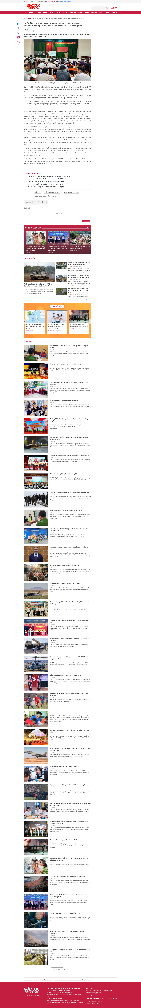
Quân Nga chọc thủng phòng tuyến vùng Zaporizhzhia (67, 876)
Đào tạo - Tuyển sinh (58, 23)
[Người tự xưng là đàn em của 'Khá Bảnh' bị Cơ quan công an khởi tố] (36, 353)
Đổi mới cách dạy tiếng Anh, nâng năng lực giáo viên (66, 474)
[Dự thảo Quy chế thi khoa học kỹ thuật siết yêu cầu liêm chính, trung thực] (36, 238)
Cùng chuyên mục (33, 228)
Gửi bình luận (86, 221)
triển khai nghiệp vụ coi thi (52, 192)
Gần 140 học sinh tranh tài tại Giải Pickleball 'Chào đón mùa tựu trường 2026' (69, 530)
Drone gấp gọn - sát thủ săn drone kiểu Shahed (65, 584)
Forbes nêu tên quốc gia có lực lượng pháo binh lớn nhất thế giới (79, 276)
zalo (18, 23)
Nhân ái (80, 12)
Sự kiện (28, 19)
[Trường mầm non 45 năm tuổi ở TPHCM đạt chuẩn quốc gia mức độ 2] (36, 389)
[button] (83, 227)
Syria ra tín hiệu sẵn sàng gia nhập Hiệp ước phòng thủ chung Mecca (69, 548)
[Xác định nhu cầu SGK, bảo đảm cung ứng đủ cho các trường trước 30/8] (35, 316)
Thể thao (114, 12)
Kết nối (58, 12)
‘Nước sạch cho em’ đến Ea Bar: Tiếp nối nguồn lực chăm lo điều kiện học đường (69, 859)
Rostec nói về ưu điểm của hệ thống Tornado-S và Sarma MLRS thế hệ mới (70, 639)
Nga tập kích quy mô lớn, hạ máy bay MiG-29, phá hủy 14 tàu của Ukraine (69, 786)
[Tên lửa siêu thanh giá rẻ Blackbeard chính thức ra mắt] (57, 316)
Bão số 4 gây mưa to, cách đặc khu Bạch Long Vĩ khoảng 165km (70, 1004)
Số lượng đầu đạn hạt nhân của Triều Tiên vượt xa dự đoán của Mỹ (70, 951)
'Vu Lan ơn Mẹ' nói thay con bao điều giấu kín (64, 565)
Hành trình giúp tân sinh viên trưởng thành (63, 767)
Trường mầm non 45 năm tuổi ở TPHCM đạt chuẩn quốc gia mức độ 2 (69, 383)
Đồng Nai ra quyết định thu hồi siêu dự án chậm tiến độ (45, 184)
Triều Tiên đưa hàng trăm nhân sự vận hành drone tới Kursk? (69, 492)
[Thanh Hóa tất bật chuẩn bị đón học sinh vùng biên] (58, 238)
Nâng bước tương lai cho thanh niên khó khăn (64, 401)
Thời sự (38, 12)
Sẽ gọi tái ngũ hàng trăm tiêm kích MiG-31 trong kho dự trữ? (79, 263)
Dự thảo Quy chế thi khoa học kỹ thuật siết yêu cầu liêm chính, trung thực (36, 248)
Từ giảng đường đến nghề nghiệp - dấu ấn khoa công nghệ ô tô (70, 455)
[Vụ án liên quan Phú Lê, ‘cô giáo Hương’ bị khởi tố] (36, 518)
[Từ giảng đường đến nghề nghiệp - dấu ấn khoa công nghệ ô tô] (36, 463)
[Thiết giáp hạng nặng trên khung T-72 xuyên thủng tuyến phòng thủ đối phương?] (39, 272)
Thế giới (87, 12)
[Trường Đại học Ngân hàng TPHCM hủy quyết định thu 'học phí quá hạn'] (80, 238)
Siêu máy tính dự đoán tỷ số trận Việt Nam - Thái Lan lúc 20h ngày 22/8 (78, 326)
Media (100, 12)
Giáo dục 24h (78, 23)
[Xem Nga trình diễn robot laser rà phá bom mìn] (36, 371)
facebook (18, 27)
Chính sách (39, 23)
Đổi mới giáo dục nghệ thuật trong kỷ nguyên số (65, 675)
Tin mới (18, 42)
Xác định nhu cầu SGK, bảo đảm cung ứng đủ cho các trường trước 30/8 (34, 326)
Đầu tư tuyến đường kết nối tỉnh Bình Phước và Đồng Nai (46, 187)
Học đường (73, 12)
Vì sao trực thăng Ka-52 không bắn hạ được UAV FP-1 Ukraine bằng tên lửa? (69, 658)
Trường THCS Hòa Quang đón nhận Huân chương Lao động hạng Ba (69, 420)
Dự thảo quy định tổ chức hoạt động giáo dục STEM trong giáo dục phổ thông (70, 804)
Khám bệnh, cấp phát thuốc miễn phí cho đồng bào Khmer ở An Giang (69, 603)
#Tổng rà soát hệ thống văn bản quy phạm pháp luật (58, 18)
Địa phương (47, 23)
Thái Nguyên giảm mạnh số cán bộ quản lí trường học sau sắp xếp (69, 621)
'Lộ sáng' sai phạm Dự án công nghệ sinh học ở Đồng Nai (46, 181)
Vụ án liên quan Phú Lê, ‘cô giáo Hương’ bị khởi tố (66, 510)
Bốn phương (69, 23)
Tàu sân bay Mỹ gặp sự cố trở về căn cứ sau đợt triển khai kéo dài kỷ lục (70, 987)
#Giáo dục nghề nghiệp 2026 (38, 18)
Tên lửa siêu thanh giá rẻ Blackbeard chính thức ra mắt (57, 325)
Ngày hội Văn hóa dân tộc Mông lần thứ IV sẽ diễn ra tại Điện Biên (69, 731)
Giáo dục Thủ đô (114, 8)
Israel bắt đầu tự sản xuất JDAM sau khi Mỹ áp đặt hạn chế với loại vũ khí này (70, 749)
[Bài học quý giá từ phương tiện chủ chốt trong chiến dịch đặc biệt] (61, 291)
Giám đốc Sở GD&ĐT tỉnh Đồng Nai (45, 196)
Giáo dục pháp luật (48, 12)
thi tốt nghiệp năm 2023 (71, 192)
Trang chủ (25, 12)
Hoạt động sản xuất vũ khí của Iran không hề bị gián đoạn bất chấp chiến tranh (69, 438)
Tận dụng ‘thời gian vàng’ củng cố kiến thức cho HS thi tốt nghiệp (49, 176)
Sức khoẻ (94, 12)
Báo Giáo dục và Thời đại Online (33, 7)
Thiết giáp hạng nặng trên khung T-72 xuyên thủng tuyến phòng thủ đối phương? (39, 285)
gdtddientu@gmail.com (65, 1)
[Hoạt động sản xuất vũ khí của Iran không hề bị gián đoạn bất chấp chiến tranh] (36, 444)
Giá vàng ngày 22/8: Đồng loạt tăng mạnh (63, 968)
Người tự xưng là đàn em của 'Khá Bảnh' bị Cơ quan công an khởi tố (69, 347)
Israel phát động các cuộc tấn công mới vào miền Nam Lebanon (67, 932)
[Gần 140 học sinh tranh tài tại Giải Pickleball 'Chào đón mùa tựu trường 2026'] (36, 536)
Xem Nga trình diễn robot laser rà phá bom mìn (65, 364)
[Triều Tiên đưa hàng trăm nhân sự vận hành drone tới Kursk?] (36, 499)
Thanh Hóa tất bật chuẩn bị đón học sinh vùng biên (58, 247)
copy (46, 202)
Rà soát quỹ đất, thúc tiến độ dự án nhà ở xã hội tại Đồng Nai (47, 179)
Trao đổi (65, 12)
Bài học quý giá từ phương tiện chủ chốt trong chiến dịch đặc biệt (78, 290)
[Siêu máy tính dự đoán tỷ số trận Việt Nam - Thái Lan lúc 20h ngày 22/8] (79, 316)
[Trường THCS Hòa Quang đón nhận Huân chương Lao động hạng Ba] (36, 426)
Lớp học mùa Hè (55, 712)
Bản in (18, 32)
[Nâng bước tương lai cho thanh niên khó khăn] (36, 408)
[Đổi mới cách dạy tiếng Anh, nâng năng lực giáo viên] (36, 481)
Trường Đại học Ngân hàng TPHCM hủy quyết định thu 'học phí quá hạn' (80, 248)
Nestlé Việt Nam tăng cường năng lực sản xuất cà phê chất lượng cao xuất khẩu (69, 822)
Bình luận (18, 37)
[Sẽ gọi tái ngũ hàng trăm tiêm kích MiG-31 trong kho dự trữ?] (61, 265)
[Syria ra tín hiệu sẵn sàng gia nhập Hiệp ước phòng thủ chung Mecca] (36, 554)
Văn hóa (107, 12)
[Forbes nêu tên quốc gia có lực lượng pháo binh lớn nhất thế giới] (61, 278)
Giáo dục (31, 12)
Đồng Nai (37, 192)
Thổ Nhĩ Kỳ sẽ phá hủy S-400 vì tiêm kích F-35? (65, 913)
